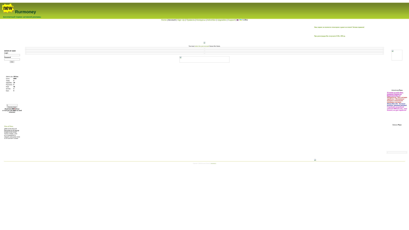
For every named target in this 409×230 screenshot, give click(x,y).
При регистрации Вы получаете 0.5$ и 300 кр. (321, 36)
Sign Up (181, 20)
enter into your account (202, 46)
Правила (190, 20)
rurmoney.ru (213, 163)
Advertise (211, 20)
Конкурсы (200, 20)
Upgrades (221, 20)
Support (231, 20)
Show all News (8, 126)
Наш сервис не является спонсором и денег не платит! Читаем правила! (331, 27)
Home (164, 20)
